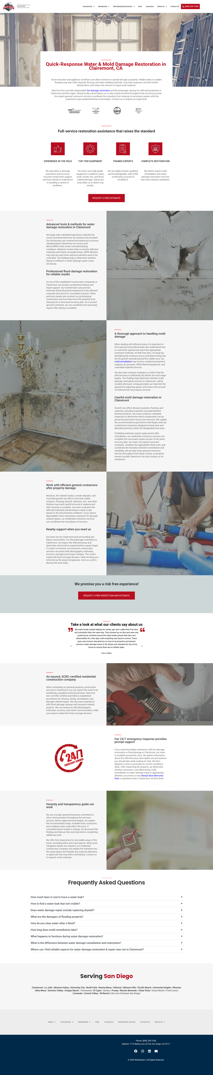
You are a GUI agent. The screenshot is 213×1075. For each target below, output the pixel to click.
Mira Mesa (41, 990)
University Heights (162, 987)
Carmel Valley (91, 993)
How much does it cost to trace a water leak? (57, 897)
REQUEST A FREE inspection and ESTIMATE (106, 595)
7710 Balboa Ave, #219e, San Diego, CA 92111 (150, 1044)
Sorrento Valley (55, 990)
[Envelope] (156, 1051)
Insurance (150, 6)
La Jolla (48, 987)
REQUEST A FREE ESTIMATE (106, 198)
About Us (161, 6)
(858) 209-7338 (149, 1041)
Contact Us (175, 6)
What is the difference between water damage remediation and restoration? (76, 942)
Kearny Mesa (105, 987)
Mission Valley (61, 987)
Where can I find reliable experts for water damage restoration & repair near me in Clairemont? (87, 949)
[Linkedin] (149, 1051)
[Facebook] (136, 1051)
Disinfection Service (126, 1022)
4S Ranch (104, 993)
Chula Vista (144, 990)
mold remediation (123, 361)
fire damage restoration (98, 90)
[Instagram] (143, 1051)
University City (77, 987)
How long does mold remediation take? (54, 929)
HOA (140, 6)
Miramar (177, 987)
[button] (67, 644)
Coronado (77, 993)
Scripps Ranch (72, 990)
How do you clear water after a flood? (53, 923)
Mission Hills (129, 987)
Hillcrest (117, 987)
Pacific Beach (144, 987)
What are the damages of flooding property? (57, 916)
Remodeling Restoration (122, 6)
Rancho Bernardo (128, 990)
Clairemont (37, 987)
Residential (102, 6)
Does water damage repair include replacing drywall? (62, 910)
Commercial (87, 6)
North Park (91, 987)
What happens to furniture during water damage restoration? (67, 936)
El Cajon (97, 990)
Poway (115, 990)
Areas (50, 1022)
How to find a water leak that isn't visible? (55, 903)
